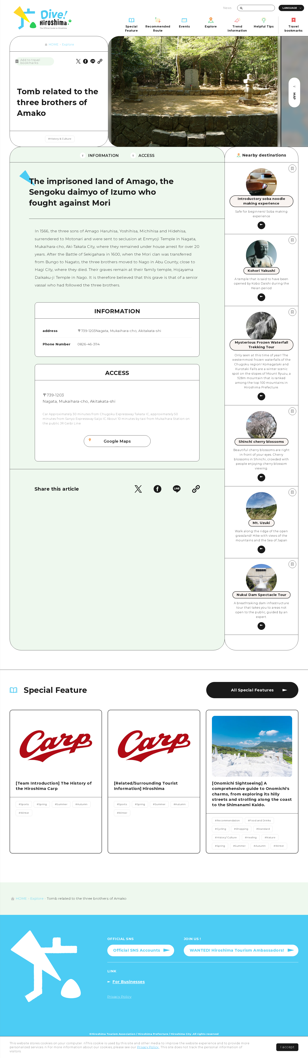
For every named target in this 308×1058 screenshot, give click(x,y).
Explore (68, 44)
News (227, 8)
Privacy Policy (148, 1047)
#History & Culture (59, 138)
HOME (54, 44)
